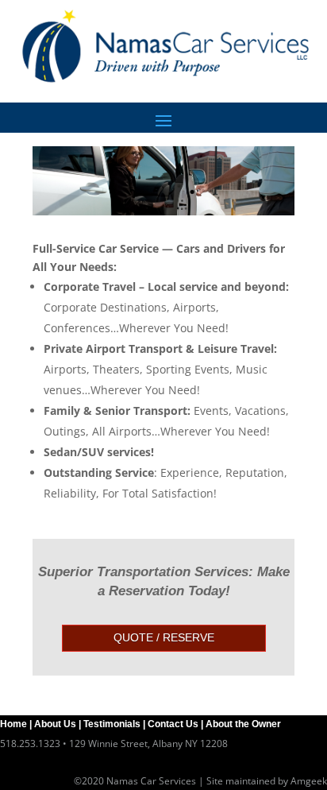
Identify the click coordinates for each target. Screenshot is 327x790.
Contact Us (173, 724)
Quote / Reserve (163, 637)
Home (13, 724)
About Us (55, 724)
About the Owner (243, 724)
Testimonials (111, 724)
